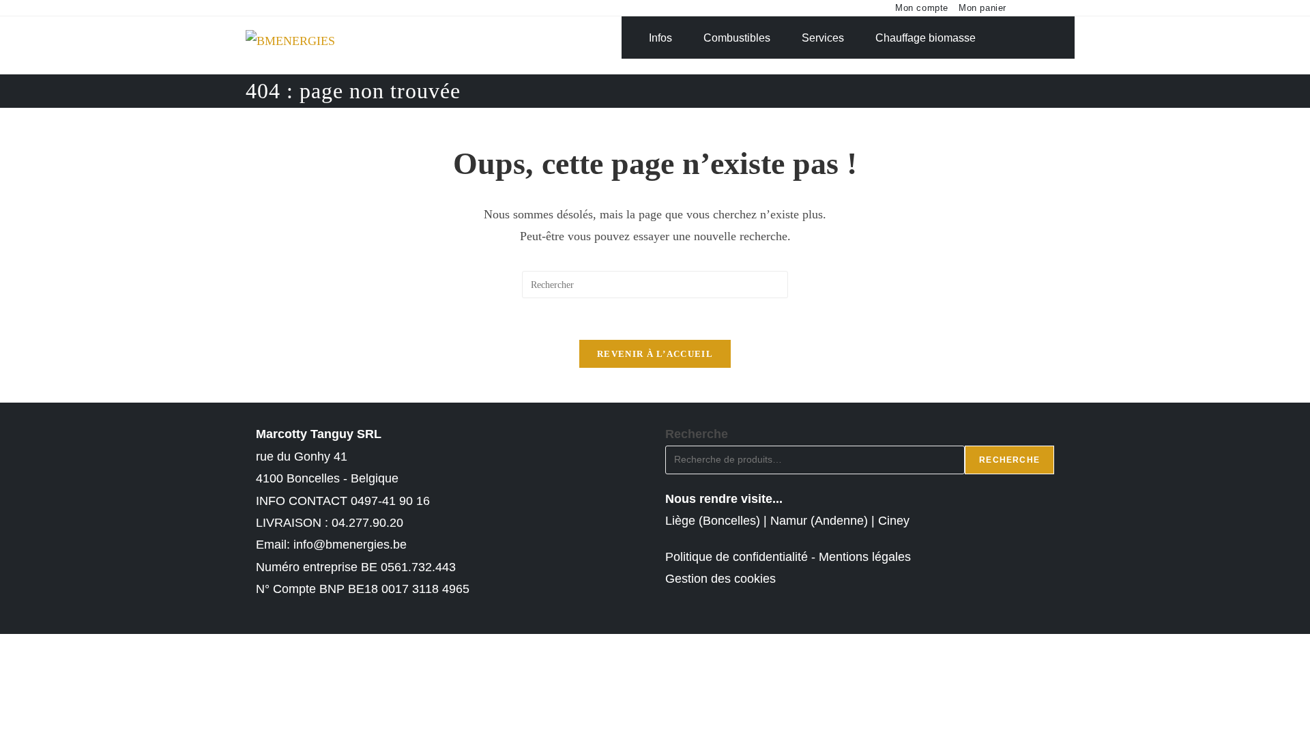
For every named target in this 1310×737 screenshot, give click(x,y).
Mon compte (921, 8)
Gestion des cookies (720, 579)
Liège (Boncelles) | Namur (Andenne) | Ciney (787, 521)
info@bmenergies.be (350, 544)
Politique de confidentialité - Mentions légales (788, 557)
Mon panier (982, 8)
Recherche (696, 434)
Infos (660, 38)
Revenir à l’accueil (655, 354)
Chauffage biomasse (925, 38)
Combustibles (736, 38)
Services (823, 38)
